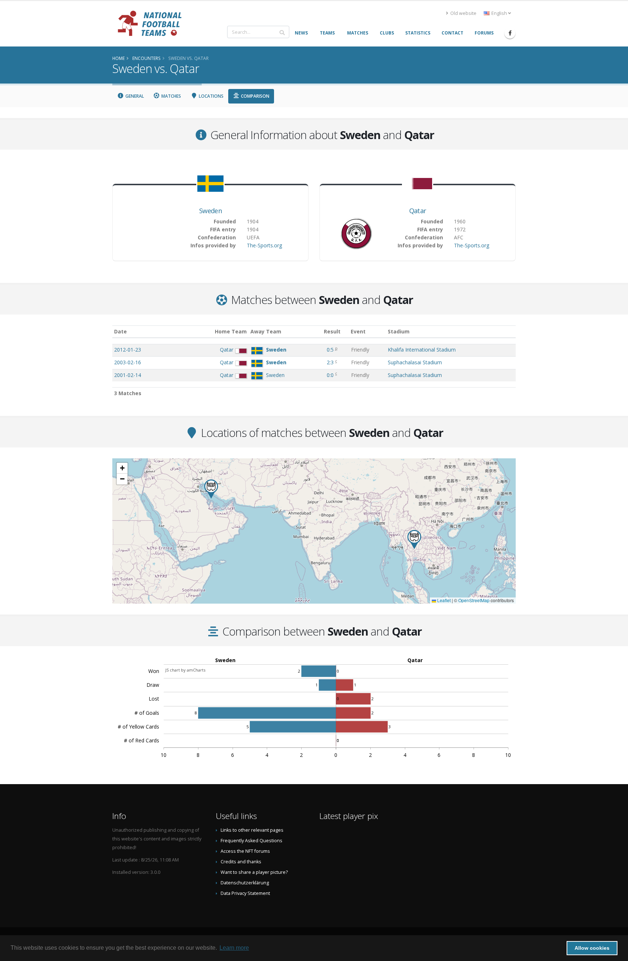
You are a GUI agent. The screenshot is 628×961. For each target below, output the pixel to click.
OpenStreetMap (474, 600)
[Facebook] (509, 33)
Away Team (265, 331)
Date (120, 331)
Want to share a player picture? (254, 872)
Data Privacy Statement (245, 893)
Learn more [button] (234, 948)
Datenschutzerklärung (245, 883)
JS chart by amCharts (185, 670)
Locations (211, 96)
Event (358, 331)
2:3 (331, 362)
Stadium (399, 331)
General (134, 96)
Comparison (254, 96)
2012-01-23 (127, 349)
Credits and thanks (241, 862)
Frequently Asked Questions (251, 841)
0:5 (331, 349)
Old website (462, 13)
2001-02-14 (127, 375)
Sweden (210, 210)
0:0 (331, 375)
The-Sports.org (264, 245)
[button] (414, 539)
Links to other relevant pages (252, 830)
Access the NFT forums (245, 851)
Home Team (231, 331)
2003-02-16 (127, 362)
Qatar (417, 210)
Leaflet (443, 600)
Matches (170, 96)
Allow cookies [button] (592, 948)
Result (332, 331)
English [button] (499, 13)
